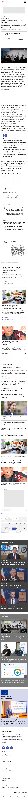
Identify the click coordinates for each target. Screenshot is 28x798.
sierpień (3, 513)
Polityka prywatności (6, 778)
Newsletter (4, 782)
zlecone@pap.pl (5, 754)
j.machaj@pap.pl (5, 768)
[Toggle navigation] (25, 2)
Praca (3, 176)
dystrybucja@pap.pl (6, 761)
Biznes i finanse (12, 16)
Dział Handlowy (6, 758)
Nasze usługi (4, 785)
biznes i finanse (4, 560)
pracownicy (11, 176)
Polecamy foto (7, 616)
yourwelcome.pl (8, 358)
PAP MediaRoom (8, 322)
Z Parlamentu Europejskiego (6, 697)
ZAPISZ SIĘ (3, 376)
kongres (20, 176)
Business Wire (8, 285)
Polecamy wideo (7, 542)
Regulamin (4, 780)
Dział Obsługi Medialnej (8, 766)
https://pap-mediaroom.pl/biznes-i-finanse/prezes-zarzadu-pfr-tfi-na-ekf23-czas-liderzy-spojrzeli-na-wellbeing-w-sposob (14, 198)
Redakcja (4, 751)
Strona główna (4, 16)
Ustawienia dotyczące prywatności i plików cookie (11, 787)
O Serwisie (4, 775)
